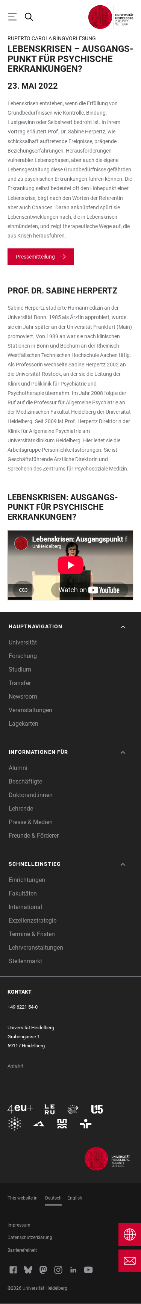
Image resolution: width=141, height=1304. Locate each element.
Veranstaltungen (30, 710)
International (25, 907)
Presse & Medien (31, 822)
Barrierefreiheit (22, 1250)
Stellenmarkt (25, 961)
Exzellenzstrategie (32, 920)
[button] (68, 627)
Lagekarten (23, 723)
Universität (23, 642)
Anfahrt (15, 1066)
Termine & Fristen (32, 934)
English (74, 1198)
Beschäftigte (25, 781)
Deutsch (53, 1198)
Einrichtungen (27, 879)
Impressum (19, 1225)
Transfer (20, 683)
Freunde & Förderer (34, 835)
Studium (20, 669)
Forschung (23, 656)
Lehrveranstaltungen (36, 947)
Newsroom (23, 696)
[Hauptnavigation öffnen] (16, 17)
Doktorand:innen (31, 795)
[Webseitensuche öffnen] (32, 17)
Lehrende (21, 808)
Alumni (18, 768)
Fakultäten (23, 893)
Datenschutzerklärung (30, 1237)
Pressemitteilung (35, 257)
